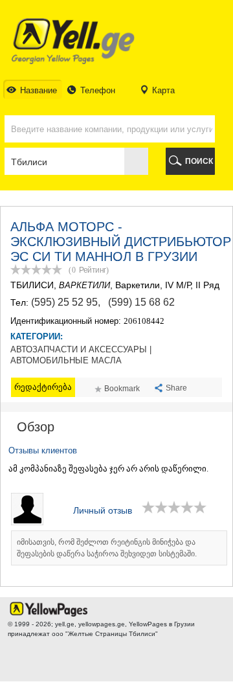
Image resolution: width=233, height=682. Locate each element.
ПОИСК (199, 161)
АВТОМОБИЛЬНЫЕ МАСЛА (66, 360)
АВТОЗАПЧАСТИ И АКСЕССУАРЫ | (80, 349)
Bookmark (122, 388)
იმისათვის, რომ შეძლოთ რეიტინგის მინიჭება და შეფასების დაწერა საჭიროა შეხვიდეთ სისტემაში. (107, 548)
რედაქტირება (43, 387)
